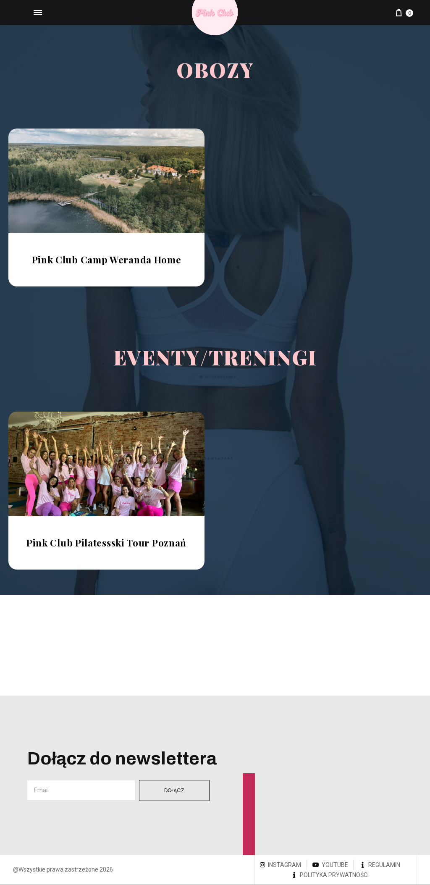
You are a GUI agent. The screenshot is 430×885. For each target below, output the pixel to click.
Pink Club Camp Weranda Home (106, 259)
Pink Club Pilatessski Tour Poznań (106, 542)
